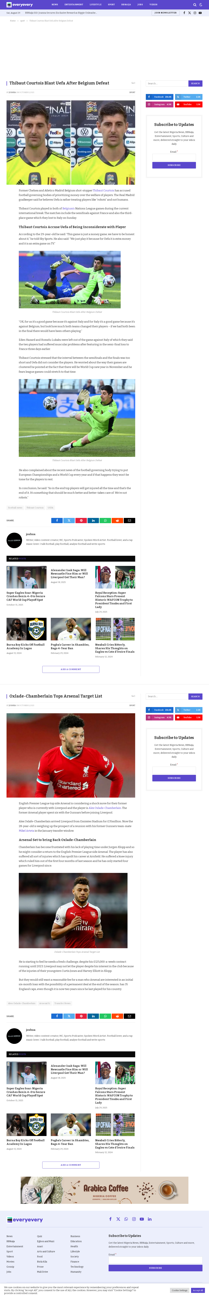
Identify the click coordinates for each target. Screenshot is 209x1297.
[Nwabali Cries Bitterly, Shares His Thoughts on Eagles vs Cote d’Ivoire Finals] (115, 629)
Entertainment (73, 4)
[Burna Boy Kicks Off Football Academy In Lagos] (27, 629)
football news (15, 507)
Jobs (140, 4)
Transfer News (62, 1003)
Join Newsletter (166, 13)
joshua (12, 92)
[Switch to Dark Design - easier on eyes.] (200, 4)
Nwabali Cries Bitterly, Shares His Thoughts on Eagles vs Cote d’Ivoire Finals (115, 648)
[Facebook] (10, 199)
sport (132, 92)
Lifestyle (95, 4)
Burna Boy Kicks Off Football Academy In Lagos (26, 646)
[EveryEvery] (20, 4)
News (55, 4)
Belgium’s (68, 208)
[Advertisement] (104, 51)
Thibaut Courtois (104, 190)
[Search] (195, 5)
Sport (111, 4)
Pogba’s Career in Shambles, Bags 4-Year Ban (70, 646)
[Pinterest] (10, 214)
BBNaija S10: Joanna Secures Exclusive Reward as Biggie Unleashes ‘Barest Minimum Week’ (62, 12)
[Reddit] (10, 221)
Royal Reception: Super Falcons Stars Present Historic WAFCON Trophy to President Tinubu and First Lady (114, 600)
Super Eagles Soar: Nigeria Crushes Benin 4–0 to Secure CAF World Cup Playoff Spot (26, 596)
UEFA (50, 507)
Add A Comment (71, 669)
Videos (153, 4)
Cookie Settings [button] (179, 1290)
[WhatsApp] (10, 229)
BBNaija (126, 4)
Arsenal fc (44, 1003)
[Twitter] (10, 206)
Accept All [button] (198, 1290)
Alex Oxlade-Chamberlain (105, 808)
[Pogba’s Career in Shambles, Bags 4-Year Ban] (71, 629)
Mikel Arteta (27, 830)
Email (174, 151)
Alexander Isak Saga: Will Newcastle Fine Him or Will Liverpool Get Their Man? (69, 574)
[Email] (10, 236)
